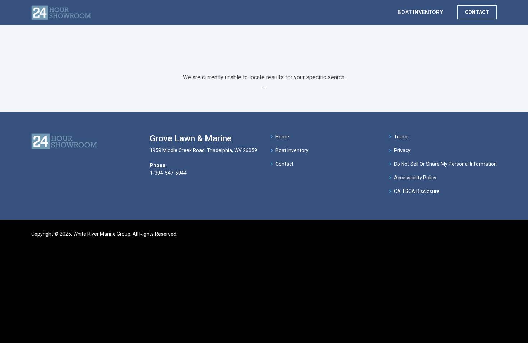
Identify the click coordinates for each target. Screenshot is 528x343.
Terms (401, 136)
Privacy (402, 150)
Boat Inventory (292, 150)
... (264, 86)
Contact (284, 163)
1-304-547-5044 (168, 173)
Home (282, 136)
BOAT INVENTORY (420, 12)
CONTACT (477, 12)
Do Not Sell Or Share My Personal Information (445, 163)
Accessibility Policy (415, 177)
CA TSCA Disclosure (417, 191)
